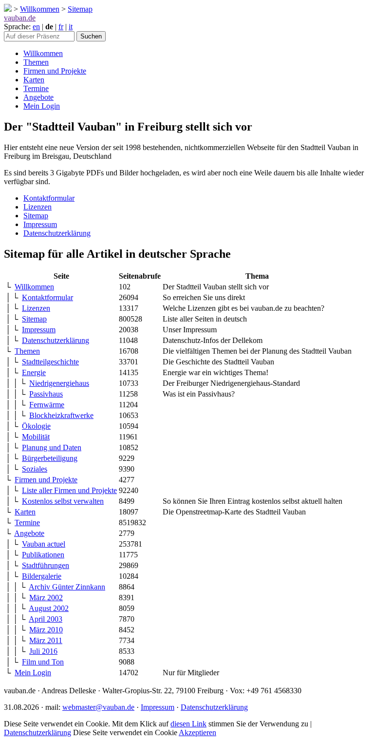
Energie (34, 372)
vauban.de (20, 18)
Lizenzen (37, 207)
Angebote (38, 97)
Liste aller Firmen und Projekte (69, 490)
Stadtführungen (45, 565)
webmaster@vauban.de (98, 707)
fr (60, 26)
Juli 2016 (43, 651)
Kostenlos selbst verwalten (63, 501)
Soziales (34, 469)
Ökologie (36, 426)
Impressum (40, 224)
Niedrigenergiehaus (59, 383)
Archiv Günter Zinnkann (67, 587)
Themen (36, 62)
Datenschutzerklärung (57, 233)
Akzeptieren (197, 732)
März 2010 (46, 630)
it (71, 26)
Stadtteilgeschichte (50, 362)
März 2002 (46, 597)
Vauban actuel (43, 544)
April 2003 (45, 619)
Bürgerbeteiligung (49, 458)
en (36, 26)
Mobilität (36, 437)
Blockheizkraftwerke (61, 415)
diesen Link (188, 724)
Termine (36, 88)
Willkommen (39, 9)
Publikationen (43, 555)
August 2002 (49, 608)
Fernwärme (46, 404)
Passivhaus (46, 394)
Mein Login (41, 106)
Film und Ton (43, 662)
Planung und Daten (51, 447)
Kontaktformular (49, 198)
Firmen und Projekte (54, 71)
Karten (33, 80)
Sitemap (80, 9)
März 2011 (45, 640)
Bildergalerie (41, 576)
